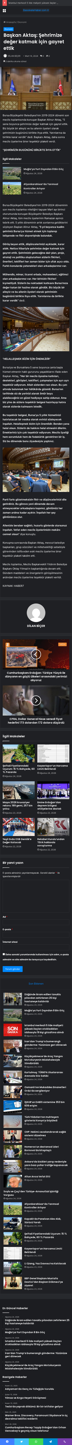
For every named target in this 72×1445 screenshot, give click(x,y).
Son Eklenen (36, 983)
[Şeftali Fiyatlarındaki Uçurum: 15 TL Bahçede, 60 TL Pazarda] (19, 753)
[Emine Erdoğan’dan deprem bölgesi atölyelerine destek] (53, 790)
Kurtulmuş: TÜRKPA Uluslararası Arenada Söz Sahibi (43, 1074)
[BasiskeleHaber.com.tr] (36, 10)
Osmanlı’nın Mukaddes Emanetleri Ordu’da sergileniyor (45, 1089)
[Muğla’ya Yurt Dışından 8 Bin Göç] (12, 173)
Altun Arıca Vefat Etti (37, 1176)
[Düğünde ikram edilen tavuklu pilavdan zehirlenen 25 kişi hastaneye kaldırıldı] (13, 999)
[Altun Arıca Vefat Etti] (13, 1181)
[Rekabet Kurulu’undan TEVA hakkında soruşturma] (53, 827)
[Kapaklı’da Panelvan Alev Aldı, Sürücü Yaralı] (13, 1223)
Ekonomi (22, 22)
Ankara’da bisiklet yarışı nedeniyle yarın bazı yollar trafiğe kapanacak (46, 1163)
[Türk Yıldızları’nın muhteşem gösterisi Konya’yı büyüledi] (13, 1121)
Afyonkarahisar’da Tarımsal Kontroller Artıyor (41, 1205)
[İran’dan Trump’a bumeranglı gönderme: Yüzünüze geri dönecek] (13, 1046)
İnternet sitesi (10, 942)
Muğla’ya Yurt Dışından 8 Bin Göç (44, 169)
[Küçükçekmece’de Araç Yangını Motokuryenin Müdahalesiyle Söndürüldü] (13, 1061)
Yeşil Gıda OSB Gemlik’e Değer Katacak (17, 840)
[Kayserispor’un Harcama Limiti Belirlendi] (53, 753)
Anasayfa (11, 22)
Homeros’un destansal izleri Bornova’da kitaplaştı (41, 1148)
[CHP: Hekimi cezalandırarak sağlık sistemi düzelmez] (13, 1136)
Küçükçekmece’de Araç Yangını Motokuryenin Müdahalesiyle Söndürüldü (43, 1060)
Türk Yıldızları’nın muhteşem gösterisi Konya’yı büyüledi (41, 1118)
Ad (5, 916)
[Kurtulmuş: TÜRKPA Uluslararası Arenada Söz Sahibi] (13, 1077)
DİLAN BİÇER (14, 56)
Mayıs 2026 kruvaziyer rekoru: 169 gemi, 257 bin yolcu (17, 805)
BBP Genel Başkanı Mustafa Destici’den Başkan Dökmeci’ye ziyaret (43, 1282)
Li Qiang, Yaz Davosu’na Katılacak (45, 1263)
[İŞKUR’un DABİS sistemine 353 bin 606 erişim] (13, 1106)
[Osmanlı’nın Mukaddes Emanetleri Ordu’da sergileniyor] (13, 1092)
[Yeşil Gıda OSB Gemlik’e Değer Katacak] (19, 827)
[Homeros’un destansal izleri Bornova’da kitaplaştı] (13, 1151)
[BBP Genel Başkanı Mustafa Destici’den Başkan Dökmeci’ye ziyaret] (13, 1283)
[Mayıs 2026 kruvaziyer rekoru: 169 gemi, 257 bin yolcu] (19, 790)
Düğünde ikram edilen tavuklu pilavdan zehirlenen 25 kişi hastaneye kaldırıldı (42, 998)
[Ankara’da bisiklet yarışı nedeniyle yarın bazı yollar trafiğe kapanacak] (13, 1166)
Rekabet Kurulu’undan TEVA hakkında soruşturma (50, 842)
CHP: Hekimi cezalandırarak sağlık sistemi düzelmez (45, 1133)
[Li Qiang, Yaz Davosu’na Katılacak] (13, 1268)
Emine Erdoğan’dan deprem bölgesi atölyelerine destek (49, 805)
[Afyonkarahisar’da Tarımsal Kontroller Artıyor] (12, 188)
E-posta (8, 929)
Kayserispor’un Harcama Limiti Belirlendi (52, 767)
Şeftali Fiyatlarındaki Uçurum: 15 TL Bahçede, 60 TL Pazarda (19, 769)
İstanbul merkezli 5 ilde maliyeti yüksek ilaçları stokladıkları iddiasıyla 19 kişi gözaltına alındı (44, 1029)
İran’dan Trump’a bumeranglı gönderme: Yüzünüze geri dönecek (45, 1043)
